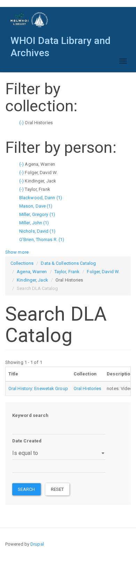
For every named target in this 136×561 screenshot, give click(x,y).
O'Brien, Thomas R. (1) (41, 239)
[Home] (29, 20)
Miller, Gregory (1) (37, 214)
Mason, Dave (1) (36, 206)
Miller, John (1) (34, 222)
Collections (21, 263)
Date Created (26, 440)
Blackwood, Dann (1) (40, 197)
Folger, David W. (103, 271)
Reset (57, 489)
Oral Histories (87, 388)
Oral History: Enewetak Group (38, 388)
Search (26, 489)
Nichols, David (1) (37, 231)
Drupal (37, 544)
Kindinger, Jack (32, 280)
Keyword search (30, 415)
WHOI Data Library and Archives (60, 42)
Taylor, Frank (67, 271)
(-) (22, 122)
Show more (17, 252)
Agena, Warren (32, 271)
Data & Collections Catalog (68, 263)
